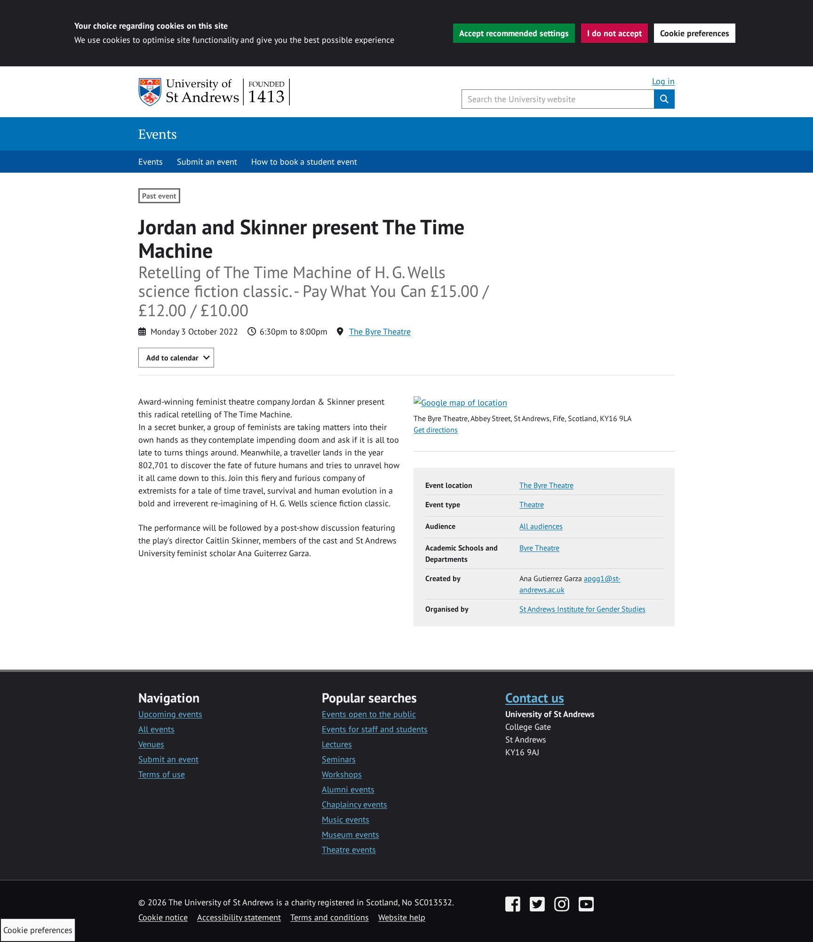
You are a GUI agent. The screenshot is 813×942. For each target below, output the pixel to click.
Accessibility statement (239, 917)
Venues (151, 744)
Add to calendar (172, 357)
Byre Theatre (539, 547)
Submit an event (207, 161)
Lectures (337, 744)
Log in (663, 81)
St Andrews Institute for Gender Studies (582, 609)
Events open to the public (369, 714)
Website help (401, 917)
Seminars (339, 759)
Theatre (531, 504)
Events (157, 134)
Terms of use (161, 774)
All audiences (541, 526)
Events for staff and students (375, 729)
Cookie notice (163, 917)
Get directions (436, 429)
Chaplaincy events (354, 804)
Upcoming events (170, 714)
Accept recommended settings (514, 33)
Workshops (342, 774)
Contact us (534, 697)
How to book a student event (304, 161)
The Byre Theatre (380, 331)
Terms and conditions (329, 917)
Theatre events (349, 849)
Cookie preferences (694, 33)
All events (156, 729)
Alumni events (348, 789)
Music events (345, 819)
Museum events (350, 834)
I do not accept (614, 33)
